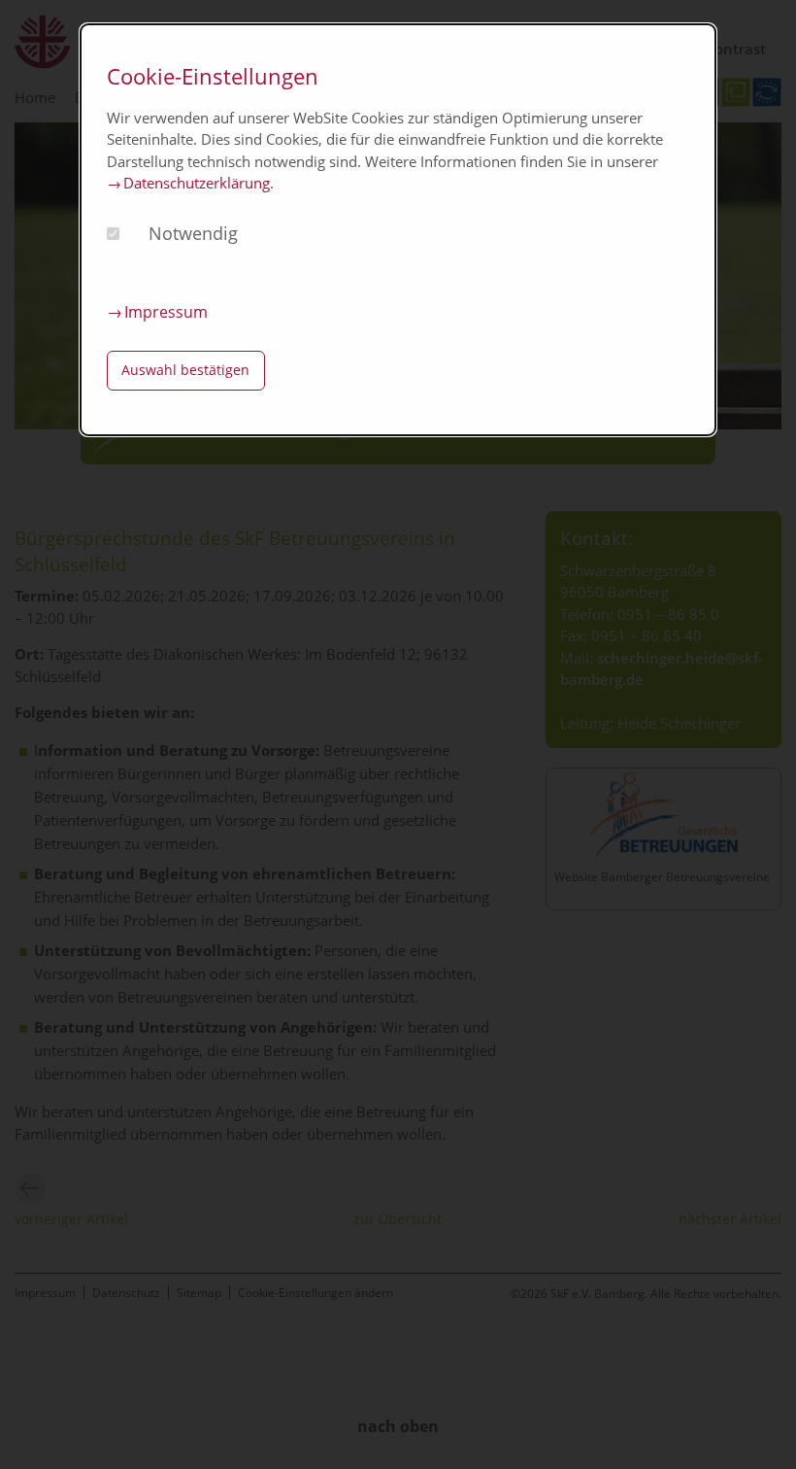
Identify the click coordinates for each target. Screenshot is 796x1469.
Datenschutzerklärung (196, 182)
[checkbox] (113, 233)
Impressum (166, 312)
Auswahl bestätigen (185, 369)
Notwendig (193, 233)
